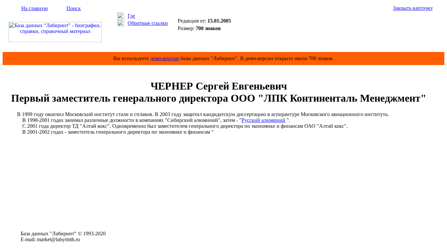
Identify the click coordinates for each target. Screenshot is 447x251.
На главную (34, 8)
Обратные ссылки (148, 23)
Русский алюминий (263, 120)
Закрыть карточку (413, 8)
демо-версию (164, 58)
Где (131, 16)
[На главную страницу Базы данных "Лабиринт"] (55, 40)
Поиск (73, 8)
